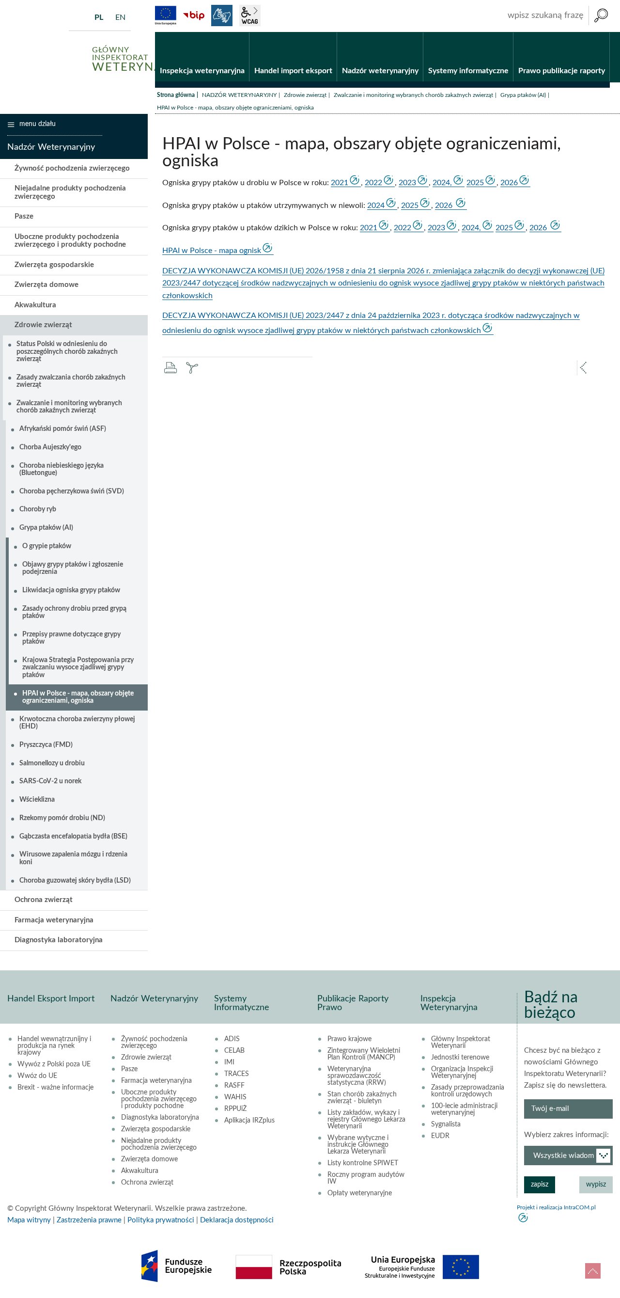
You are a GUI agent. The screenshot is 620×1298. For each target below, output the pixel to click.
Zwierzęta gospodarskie (54, 265)
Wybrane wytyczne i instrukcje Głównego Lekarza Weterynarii (357, 1145)
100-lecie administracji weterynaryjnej (464, 1109)
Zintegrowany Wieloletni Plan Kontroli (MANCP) (363, 1054)
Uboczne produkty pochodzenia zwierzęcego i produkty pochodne (70, 241)
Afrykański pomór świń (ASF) (62, 429)
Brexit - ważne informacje (55, 1087)
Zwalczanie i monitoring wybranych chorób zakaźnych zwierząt (413, 95)
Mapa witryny (29, 1220)
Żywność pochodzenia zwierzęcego (72, 168)
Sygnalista (446, 1124)
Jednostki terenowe (460, 1057)
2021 (339, 183)
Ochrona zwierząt (44, 899)
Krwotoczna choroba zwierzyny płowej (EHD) (77, 723)
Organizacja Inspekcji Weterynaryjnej (462, 1072)
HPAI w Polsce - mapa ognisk (211, 250)
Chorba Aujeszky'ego (50, 447)
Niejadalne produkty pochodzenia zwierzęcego (70, 192)
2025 (475, 183)
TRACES (236, 1074)
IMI (229, 1062)
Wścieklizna (37, 799)
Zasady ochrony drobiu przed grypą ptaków (74, 612)
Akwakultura (35, 305)
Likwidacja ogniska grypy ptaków (71, 590)
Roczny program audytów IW (365, 1178)
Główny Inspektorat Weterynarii (460, 1042)
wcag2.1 (250, 15)
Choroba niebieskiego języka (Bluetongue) (61, 469)
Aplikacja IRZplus (249, 1120)
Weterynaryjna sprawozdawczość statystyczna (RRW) (356, 1076)
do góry (593, 1271)
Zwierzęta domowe (46, 284)
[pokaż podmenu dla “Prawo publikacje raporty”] (602, 32)
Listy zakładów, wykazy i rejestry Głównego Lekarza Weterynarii (366, 1119)
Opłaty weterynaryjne (359, 1193)
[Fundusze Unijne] (165, 15)
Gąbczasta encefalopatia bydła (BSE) (73, 836)
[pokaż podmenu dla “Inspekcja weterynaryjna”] (242, 32)
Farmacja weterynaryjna (54, 920)
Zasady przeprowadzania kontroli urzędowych (467, 1091)
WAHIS (235, 1097)
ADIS (232, 1039)
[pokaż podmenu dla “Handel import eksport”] (330, 32)
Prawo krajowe (349, 1039)
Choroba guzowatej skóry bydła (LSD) (75, 880)
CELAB (234, 1050)
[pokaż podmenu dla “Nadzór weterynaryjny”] (416, 32)
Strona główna (176, 95)
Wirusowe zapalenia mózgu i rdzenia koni (73, 858)
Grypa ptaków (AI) (523, 95)
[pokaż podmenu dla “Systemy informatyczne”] (506, 32)
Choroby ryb (37, 509)
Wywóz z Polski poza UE (54, 1064)
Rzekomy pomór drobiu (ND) (62, 818)
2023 (407, 183)
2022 (373, 183)
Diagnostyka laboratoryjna (59, 940)
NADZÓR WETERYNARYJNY (239, 95)
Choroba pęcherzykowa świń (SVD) (71, 491)
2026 (509, 183)
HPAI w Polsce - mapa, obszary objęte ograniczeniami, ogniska (78, 697)
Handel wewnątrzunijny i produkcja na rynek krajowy (54, 1046)
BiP (193, 15)
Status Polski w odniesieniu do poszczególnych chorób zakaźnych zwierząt (67, 352)
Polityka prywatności (160, 1220)
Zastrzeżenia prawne (89, 1220)
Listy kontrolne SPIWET (362, 1163)
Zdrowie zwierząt (305, 95)
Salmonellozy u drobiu (52, 763)
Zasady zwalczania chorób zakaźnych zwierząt (70, 381)
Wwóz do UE (37, 1076)
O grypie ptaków (46, 546)
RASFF (234, 1085)
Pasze (24, 216)
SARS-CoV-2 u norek (50, 781)
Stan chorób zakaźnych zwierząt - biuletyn (362, 1098)
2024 (376, 205)
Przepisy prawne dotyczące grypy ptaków (71, 638)
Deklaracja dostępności (237, 1220)
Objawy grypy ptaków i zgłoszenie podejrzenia (72, 568)
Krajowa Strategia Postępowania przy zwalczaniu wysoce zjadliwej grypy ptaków (78, 668)
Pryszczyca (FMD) (46, 745)
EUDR (440, 1136)
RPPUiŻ (235, 1109)
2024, (442, 183)
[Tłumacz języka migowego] (221, 15)
